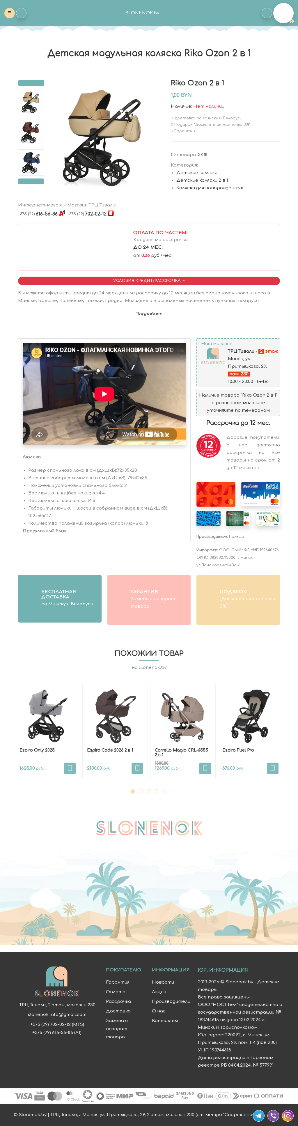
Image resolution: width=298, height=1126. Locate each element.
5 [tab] (165, 791)
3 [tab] (149, 791)
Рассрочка (118, 1001)
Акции (159, 991)
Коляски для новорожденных (209, 187)
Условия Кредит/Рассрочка (147, 280)
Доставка (118, 1011)
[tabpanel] (47, 731)
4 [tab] (157, 791)
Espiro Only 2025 (37, 750)
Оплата (115, 991)
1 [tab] (133, 791)
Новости (163, 982)
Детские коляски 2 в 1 (202, 180)
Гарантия (118, 982)
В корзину (70, 768)
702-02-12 (87, 214)
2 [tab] (141, 791)
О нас (159, 1011)
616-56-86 (38, 214)
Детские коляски (196, 172)
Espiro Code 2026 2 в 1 (110, 750)
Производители (171, 1001)
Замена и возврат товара (117, 1029)
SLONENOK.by (142, 12)
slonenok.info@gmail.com (57, 1014)
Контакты (165, 1020)
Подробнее (149, 314)
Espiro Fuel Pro (238, 750)
